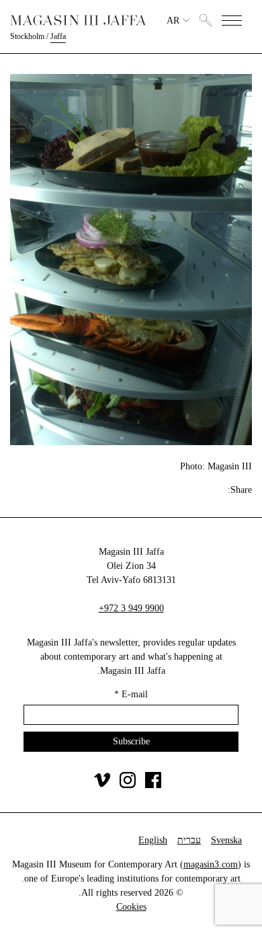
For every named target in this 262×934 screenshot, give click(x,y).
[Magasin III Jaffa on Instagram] (128, 785)
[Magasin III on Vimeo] (102, 785)
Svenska (226, 840)
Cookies (131, 907)
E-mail (131, 694)
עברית (189, 840)
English (152, 840)
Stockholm (27, 36)
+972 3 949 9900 (131, 608)
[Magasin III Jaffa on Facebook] (153, 785)
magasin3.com (210, 864)
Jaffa (58, 36)
